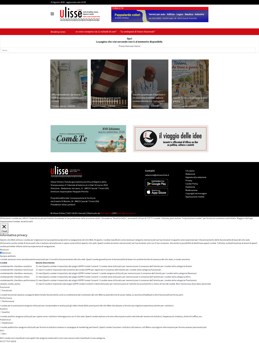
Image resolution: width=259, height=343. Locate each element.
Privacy (188, 180)
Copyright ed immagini (196, 193)
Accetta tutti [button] (27, 221)
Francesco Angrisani (59, 106)
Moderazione (191, 190)
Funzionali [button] (5, 287)
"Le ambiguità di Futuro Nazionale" (115, 31)
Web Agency (105, 213)
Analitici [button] (4, 308)
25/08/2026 (71, 106)
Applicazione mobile (195, 196)
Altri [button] (2, 330)
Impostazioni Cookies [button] (10, 221)
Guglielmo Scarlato (99, 106)
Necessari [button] (4, 249)
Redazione (190, 174)
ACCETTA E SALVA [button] (8, 341)
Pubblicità (190, 187)
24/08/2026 (111, 106)
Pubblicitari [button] (5, 319)
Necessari (6, 252)
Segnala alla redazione (195, 177)
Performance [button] (6, 298)
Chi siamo (190, 170)
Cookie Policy (191, 183)
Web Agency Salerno (126, 213)
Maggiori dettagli (245, 218)
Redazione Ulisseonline (141, 106)
